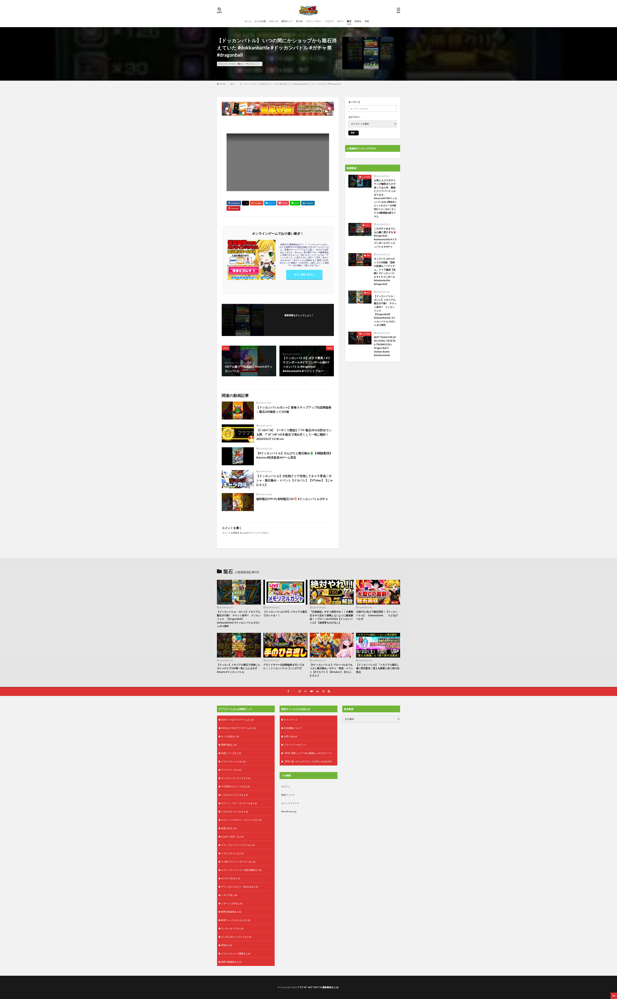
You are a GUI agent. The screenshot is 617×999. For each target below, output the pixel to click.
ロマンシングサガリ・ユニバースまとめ (241, 819)
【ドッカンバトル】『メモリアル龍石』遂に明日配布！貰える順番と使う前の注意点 (377, 668)
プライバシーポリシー (295, 744)
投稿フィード (288, 794)
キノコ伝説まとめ (230, 736)
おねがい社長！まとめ (232, 836)
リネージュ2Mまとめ (231, 903)
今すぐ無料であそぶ (304, 274)
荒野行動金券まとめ (231, 911)
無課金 (358, 21)
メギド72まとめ (229, 895)
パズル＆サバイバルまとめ (234, 811)
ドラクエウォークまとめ (233, 761)
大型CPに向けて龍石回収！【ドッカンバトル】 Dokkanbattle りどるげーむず (377, 615)
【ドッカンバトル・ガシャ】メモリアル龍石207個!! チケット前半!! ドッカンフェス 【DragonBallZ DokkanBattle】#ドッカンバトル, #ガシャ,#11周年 (385, 310)
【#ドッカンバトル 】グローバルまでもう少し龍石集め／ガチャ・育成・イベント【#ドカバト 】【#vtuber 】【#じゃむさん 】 (331, 670)
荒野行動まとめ (229, 744)
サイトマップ (290, 719)
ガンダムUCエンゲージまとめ (236, 936)
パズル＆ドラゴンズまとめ (234, 794)
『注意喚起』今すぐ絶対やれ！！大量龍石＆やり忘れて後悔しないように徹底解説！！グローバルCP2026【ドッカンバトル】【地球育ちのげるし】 (331, 617)
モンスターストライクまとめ (235, 778)
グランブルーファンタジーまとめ (238, 845)
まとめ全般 (260, 21)
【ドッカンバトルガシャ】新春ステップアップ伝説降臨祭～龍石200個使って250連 (293, 409)
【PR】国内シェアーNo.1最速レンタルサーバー (308, 753)
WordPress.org (288, 811)
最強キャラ (287, 21)
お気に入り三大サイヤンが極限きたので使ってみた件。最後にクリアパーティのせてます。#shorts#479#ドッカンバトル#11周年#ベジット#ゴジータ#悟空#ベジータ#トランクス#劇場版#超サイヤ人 (385, 198)
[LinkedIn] (308, 203)
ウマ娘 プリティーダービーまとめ (238, 861)
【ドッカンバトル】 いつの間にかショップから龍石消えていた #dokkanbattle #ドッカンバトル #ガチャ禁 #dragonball (290, 84)
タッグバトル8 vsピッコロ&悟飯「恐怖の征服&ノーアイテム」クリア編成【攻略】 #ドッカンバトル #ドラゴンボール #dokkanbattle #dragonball (385, 271)
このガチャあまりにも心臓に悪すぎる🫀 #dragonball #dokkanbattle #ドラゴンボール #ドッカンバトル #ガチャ (385, 237)
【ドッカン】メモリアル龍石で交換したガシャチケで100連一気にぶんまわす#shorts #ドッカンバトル (238, 668)
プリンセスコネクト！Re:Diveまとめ (239, 886)
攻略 (367, 21)
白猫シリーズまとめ (231, 753)
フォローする (299, 319)
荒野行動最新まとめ (231, 961)
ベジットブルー (314, 21)
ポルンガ (273, 21)
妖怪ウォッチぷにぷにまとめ (235, 920)
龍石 (349, 21)
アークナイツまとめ (231, 769)
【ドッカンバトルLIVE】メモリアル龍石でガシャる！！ (285, 613)
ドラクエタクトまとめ (232, 853)
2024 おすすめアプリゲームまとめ (238, 728)
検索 (353, 132)
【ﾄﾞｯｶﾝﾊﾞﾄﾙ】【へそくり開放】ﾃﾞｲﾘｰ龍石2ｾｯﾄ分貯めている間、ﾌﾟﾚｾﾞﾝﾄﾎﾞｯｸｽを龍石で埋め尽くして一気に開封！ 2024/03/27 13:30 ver (295, 434)
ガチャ (340, 21)
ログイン (250, 532)
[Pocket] (283, 203)
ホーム (248, 21)
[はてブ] (270, 203)
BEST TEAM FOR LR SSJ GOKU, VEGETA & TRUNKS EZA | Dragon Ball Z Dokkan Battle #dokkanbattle (385, 346)
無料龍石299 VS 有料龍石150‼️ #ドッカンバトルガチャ (292, 499)
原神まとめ (226, 945)
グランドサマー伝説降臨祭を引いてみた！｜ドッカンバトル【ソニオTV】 (283, 666)
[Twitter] (245, 203)
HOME (223, 84)
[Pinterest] (233, 208)
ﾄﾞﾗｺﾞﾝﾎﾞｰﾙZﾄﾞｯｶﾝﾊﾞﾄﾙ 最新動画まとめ (318, 987)
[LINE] (295, 203)
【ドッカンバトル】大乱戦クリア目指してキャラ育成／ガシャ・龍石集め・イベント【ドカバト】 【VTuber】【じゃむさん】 (294, 480)
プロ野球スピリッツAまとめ (235, 786)
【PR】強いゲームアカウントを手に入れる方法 (308, 761)
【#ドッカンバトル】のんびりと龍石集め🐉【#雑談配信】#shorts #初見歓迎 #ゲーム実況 (294, 455)
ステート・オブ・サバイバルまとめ (239, 803)
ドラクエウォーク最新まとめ (235, 953)
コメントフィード (290, 803)
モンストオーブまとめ (232, 928)
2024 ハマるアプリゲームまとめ (237, 719)
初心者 (299, 21)
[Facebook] (234, 203)
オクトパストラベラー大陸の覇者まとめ (241, 870)
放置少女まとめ (229, 828)
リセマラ (329, 21)
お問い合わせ (290, 736)
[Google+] (256, 203)
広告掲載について (293, 728)
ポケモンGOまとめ (230, 878)
